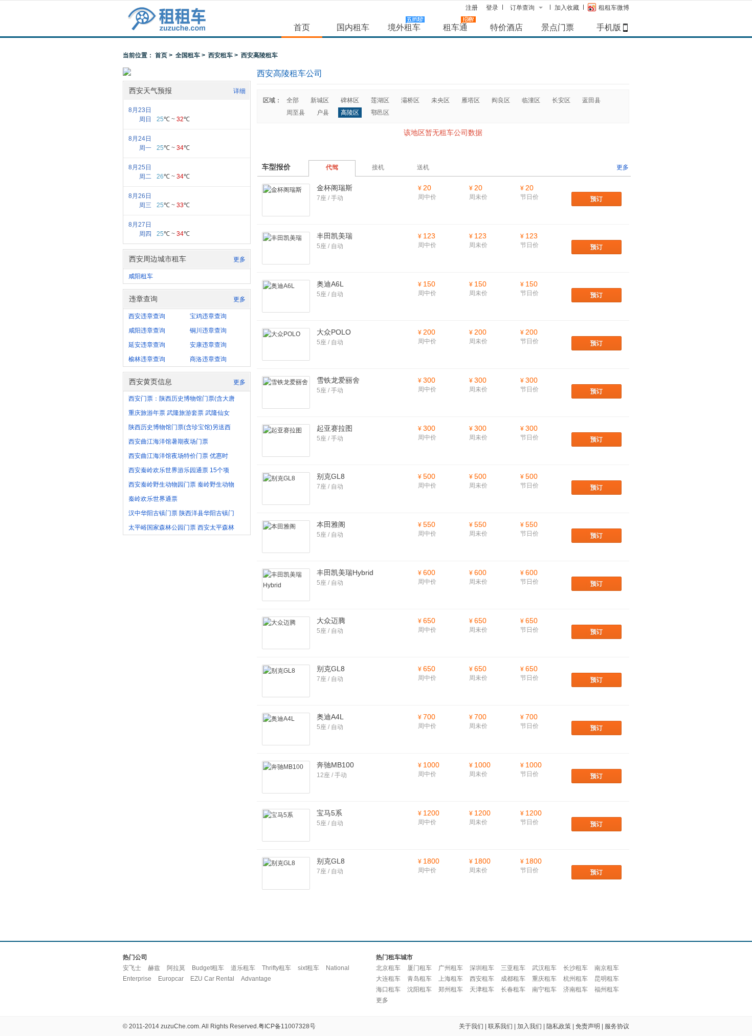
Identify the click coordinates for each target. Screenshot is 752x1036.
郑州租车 (450, 989)
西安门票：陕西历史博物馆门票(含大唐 (181, 398)
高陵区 (350, 112)
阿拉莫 (176, 968)
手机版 (608, 27)
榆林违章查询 (146, 359)
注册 (472, 7)
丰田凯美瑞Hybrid (345, 572)
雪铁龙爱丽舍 (338, 380)
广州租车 (450, 968)
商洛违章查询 (208, 359)
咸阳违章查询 (146, 330)
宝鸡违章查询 (208, 316)
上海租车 (450, 978)
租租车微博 (614, 7)
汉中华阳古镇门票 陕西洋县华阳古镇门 (181, 513)
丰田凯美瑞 (334, 236)
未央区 (440, 100)
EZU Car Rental (212, 978)
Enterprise (137, 978)
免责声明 (588, 1026)
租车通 (455, 27)
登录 (492, 7)
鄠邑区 (380, 112)
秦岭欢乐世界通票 (153, 498)
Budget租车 (208, 968)
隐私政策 (558, 1026)
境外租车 (404, 27)
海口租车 (388, 989)
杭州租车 (575, 978)
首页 (302, 27)
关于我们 (471, 1026)
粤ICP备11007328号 (287, 1026)
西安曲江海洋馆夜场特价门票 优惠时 (178, 455)
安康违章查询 (208, 344)
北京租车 (388, 968)
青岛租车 (419, 978)
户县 (323, 112)
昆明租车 (606, 978)
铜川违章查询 (208, 330)
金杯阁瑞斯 (334, 188)
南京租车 (606, 968)
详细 (239, 91)
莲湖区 (380, 100)
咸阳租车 (140, 276)
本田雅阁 (331, 524)
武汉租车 (544, 968)
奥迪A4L (330, 717)
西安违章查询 (146, 316)
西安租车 (220, 55)
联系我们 (500, 1026)
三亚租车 (513, 968)
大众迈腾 (331, 620)
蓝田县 (591, 100)
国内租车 (353, 27)
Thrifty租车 (276, 968)
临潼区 (531, 100)
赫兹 (154, 968)
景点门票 (557, 27)
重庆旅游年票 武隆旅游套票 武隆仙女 (179, 412)
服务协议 (617, 1026)
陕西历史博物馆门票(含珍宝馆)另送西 (179, 427)
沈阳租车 (419, 989)
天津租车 (482, 989)
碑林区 (350, 100)
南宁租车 (544, 989)
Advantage (256, 978)
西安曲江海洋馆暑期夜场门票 (168, 441)
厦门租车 (419, 968)
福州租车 (606, 989)
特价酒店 (506, 27)
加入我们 (529, 1026)
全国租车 (187, 55)
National (337, 968)
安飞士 (132, 968)
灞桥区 (410, 100)
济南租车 (575, 989)
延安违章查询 (146, 344)
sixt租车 (308, 968)
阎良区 (501, 100)
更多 (239, 259)
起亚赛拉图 (334, 428)
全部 (292, 100)
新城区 (320, 100)
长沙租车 (575, 968)
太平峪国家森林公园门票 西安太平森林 (181, 527)
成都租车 (513, 978)
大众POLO (334, 332)
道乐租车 (243, 968)
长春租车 (513, 989)
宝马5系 (329, 813)
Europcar (171, 978)
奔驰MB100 (335, 765)
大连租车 (388, 978)
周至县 (295, 112)
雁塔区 (470, 100)
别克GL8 (331, 476)
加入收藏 (567, 7)
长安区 (561, 100)
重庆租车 (544, 978)
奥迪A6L (330, 284)
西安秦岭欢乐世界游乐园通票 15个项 (178, 470)
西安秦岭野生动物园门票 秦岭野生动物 (181, 484)
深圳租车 (482, 968)
